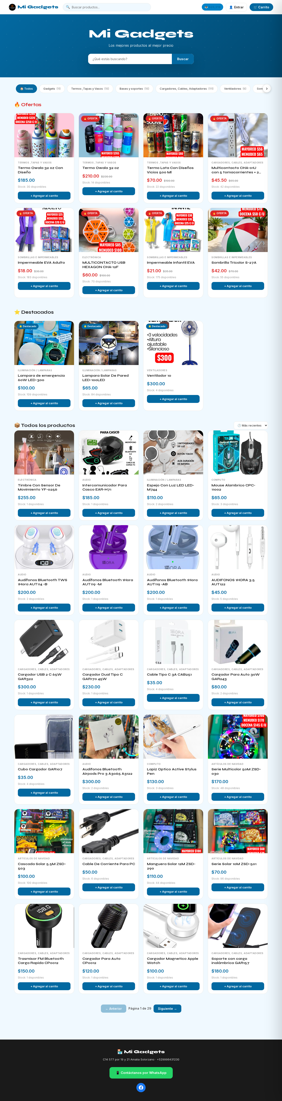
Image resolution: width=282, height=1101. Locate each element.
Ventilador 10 (159, 376)
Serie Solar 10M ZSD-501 (234, 864)
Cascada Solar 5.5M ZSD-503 (42, 866)
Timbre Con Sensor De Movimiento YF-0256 (39, 487)
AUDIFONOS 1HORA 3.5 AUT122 (233, 582)
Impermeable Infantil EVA (171, 263)
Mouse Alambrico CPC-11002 (233, 487)
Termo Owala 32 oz (100, 168)
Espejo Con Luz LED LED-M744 (170, 487)
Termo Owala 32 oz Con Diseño (40, 170)
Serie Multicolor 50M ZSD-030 (236, 771)
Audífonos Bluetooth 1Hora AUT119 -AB (172, 582)
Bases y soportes (134, 88)
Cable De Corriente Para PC (108, 864)
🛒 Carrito (261, 7)
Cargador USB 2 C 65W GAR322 (40, 677)
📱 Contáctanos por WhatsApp (141, 1073)
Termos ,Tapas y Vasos (90, 88)
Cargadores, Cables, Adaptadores (186, 88)
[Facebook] (141, 1087)
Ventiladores (235, 88)
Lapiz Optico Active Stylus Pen (172, 771)
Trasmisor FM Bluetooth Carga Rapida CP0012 (41, 961)
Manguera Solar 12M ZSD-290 (171, 866)
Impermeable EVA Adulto (41, 263)
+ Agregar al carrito (44, 195)
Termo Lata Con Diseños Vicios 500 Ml (170, 170)
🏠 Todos (26, 88)
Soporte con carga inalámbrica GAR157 (230, 961)
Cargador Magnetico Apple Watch (172, 961)
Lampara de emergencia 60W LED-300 (41, 378)
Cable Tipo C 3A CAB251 (169, 675)
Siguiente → (167, 1008)
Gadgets (52, 88)
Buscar (183, 59)
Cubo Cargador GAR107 (40, 769)
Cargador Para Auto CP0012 (101, 961)
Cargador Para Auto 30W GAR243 (236, 677)
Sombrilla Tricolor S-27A (234, 263)
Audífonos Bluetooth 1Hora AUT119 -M (107, 582)
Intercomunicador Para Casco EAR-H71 (104, 487)
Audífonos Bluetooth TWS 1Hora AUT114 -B (42, 582)
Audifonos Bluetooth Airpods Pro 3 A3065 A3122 (107, 771)
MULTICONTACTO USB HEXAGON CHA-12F (103, 265)
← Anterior (113, 1008)
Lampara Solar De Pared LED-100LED (105, 378)
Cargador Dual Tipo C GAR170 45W (102, 677)
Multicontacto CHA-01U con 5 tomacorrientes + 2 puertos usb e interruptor (236, 170)
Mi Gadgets (38, 7)
